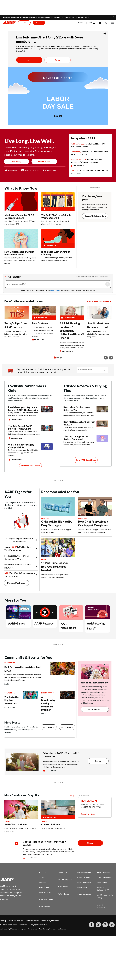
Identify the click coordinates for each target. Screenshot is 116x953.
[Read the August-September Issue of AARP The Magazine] (47, 413)
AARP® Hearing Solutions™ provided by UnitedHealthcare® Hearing (72, 330)
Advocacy (45, 518)
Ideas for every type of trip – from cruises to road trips (20, 829)
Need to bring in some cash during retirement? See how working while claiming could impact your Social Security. (45, 17)
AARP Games (16, 623)
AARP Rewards (51, 170)
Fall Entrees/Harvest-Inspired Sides (22, 669)
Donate (41, 877)
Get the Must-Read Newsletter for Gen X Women (44, 843)
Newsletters (63, 887)
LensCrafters (40, 323)
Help (100, 23)
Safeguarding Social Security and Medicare (19, 540)
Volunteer (42, 882)
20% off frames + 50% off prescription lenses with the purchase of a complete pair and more (42, 332)
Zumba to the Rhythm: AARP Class (11, 700)
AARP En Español (64, 879)
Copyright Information (38, 925)
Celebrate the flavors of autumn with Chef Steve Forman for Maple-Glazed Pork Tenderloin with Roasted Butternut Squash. (22, 677)
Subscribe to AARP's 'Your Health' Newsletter (61, 755)
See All (69, 796)
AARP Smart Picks (46, 899)
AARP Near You (45, 906)
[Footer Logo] (12, 879)
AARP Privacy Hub (16, 921)
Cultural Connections (9, 693)
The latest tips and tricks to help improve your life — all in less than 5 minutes (15, 334)
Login (90, 23)
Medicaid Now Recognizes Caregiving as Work (16, 557)
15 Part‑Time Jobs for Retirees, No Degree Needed (54, 566)
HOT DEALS (87, 800)
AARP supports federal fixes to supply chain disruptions (56, 530)
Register (81, 23)
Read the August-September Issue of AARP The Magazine (23, 408)
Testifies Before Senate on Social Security (19, 575)
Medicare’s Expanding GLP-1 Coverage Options (19, 216)
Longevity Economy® (101, 906)
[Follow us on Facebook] (91, 924)
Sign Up (98, 761)
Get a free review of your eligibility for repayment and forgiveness (98, 334)
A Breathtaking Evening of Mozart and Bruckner (48, 703)
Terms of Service (32, 921)
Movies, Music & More (47, 693)
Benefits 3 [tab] (60, 357)
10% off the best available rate (53, 828)
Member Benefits (32, 170)
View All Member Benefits (98, 302)
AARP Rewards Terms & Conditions (14, 925)
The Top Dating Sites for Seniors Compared (76, 438)
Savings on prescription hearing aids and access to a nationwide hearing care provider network (72, 345)
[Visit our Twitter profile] (98, 924)
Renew (57, 60)
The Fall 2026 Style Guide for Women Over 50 (56, 216)
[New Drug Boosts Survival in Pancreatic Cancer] (21, 238)
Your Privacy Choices (47, 929)
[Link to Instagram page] (105, 924)
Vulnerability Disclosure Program (13, 929)
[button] (113, 16)
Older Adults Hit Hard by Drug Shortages (56, 523)
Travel (7, 821)
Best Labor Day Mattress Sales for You (76, 408)
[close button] (105, 33)
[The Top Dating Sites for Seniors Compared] (102, 440)
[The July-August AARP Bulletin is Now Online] (47, 432)
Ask (107, 284)
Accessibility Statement (50, 921)
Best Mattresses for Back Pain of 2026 (79, 423)
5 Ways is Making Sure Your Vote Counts (17, 549)
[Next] (111, 357)
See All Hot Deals (88, 814)
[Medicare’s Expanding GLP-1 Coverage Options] (21, 201)
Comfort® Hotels (50, 824)
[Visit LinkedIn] (112, 924)
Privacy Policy (55, 290)
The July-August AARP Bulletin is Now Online (20, 427)
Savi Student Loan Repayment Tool (98, 325)
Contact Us (62, 872)
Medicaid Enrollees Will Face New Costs (17, 566)
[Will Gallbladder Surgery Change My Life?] (47, 452)
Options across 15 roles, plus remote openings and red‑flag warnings (55, 575)
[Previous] (106, 357)
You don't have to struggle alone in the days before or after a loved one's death (94, 530)
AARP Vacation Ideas (15, 824)
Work (43, 559)
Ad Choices (32, 929)
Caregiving (82, 518)
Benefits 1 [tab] (55, 357)
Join (29, 60)
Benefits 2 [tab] (58, 357)
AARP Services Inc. (84, 894)
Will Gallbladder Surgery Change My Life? (21, 446)
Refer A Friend (63, 894)
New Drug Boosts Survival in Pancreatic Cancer (19, 253)
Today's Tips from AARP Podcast (15, 325)
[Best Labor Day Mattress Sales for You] (102, 411)
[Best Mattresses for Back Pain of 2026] (102, 425)
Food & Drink (9, 663)
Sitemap (3, 921)
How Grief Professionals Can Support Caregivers (93, 523)
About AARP (13, 170)
